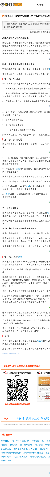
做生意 (40, 340)
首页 (40, 5)
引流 (8, 194)
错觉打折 (5, 441)
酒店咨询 (44, 449)
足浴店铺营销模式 (38, 457)
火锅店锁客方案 (20, 457)
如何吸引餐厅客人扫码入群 (25, 449)
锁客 (20, 256)
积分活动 (39, 445)
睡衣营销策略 (26, 445)
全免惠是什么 (38, 441)
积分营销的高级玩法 (20, 441)
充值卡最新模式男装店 (33, 453)
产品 (28, 186)
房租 (18, 168)
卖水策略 (14, 445)
